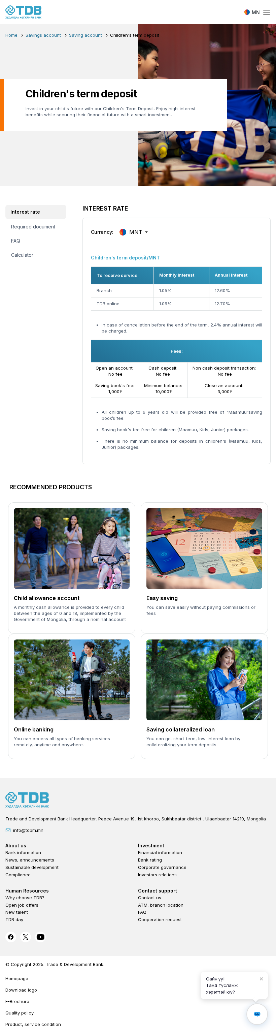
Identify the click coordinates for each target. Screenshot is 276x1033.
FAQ (142, 912)
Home (11, 35)
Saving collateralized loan (180, 729)
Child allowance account (46, 598)
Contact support (157, 891)
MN (256, 12)
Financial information (160, 852)
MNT (135, 232)
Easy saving (162, 598)
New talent (16, 912)
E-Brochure (17, 1001)
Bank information (23, 852)
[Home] (23, 12)
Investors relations (157, 874)
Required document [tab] (33, 226)
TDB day (14, 919)
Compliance (18, 874)
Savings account (43, 35)
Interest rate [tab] (25, 212)
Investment (151, 845)
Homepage (16, 978)
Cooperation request (160, 919)
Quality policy (19, 1012)
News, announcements (29, 860)
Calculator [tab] (22, 255)
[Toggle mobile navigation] (267, 12)
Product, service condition (33, 1024)
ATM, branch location (160, 905)
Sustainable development (32, 867)
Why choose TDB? (24, 897)
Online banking (34, 729)
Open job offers (21, 905)
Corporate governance (162, 867)
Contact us (149, 897)
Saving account (85, 35)
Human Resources (27, 891)
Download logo (21, 990)
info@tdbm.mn (28, 830)
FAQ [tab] (15, 241)
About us (15, 845)
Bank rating (150, 860)
